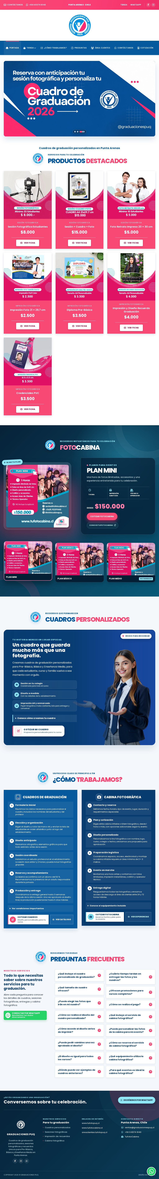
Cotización (146, 47)
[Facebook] (148, 5)
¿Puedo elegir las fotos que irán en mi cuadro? (74, 1003)
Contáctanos (15, 5)
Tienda (123, 5)
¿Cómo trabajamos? (55, 47)
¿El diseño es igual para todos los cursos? (75, 1058)
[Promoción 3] (84, 131)
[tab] (28, 561)
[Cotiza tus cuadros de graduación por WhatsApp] (151, 1171)
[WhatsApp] (26, 1161)
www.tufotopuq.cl (91, 1123)
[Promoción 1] (77, 131)
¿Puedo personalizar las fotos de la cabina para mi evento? (127, 1030)
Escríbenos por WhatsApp (138, 1100)
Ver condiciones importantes (28, 908)
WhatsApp (135, 5)
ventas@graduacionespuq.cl (139, 1127)
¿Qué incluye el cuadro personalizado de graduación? (76, 975)
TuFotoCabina (132, 1136)
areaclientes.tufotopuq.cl (94, 1132)
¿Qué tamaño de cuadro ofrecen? (72, 989)
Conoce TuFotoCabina (101, 525)
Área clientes (102, 47)
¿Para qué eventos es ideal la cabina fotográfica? (126, 1072)
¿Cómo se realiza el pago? (125, 1004)
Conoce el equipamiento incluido (108, 905)
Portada (14, 47)
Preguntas (81, 47)
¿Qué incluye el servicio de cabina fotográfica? (125, 1017)
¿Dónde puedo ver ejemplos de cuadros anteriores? (76, 1071)
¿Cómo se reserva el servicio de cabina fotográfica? (126, 1044)
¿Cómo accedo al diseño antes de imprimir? (76, 1030)
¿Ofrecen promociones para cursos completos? (126, 992)
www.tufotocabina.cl (92, 1127)
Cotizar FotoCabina (102, 516)
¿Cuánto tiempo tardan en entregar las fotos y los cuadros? (125, 977)
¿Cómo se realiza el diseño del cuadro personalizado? (76, 1016)
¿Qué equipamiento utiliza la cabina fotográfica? (126, 1058)
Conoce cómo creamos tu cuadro (36, 718)
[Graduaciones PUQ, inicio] (79, 25)
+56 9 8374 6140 (37, 5)
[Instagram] (153, 5)
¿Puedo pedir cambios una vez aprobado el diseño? (76, 1044)
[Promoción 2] (81, 131)
